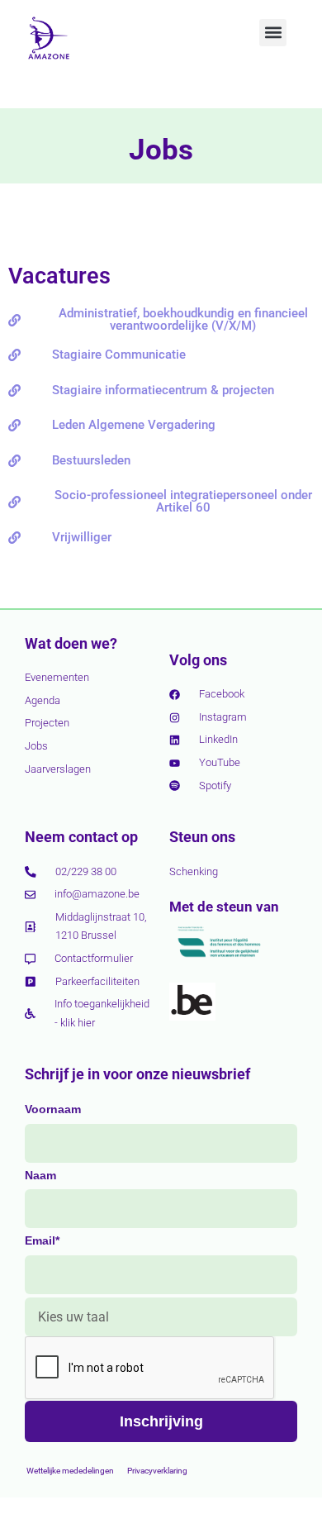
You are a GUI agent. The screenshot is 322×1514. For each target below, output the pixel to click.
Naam (40, 1175)
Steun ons (202, 836)
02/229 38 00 (85, 871)
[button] (272, 32)
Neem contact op (81, 836)
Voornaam (53, 1109)
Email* (42, 1240)
